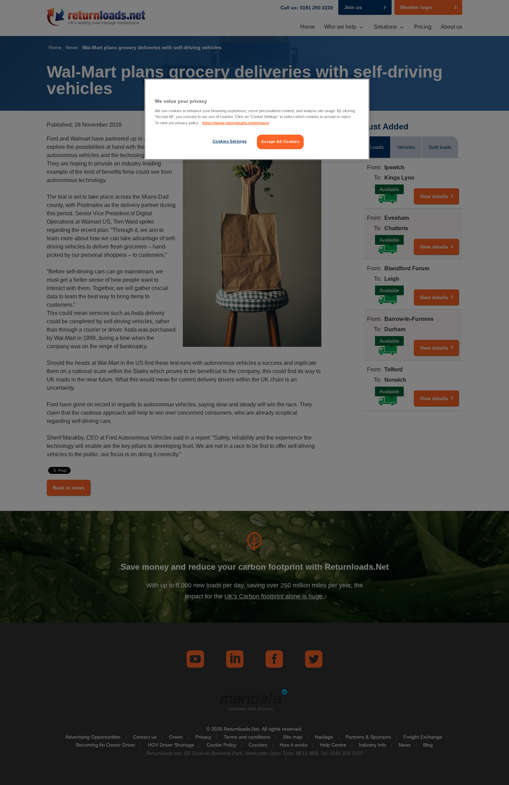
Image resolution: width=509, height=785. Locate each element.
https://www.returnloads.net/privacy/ (235, 123)
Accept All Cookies (280, 141)
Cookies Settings (230, 141)
